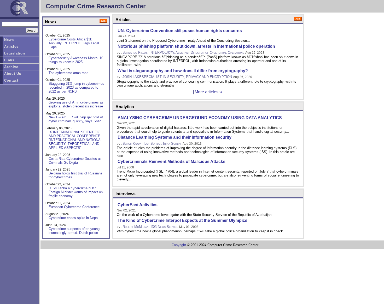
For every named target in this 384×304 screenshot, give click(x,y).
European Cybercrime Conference (74, 207)
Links (9, 60)
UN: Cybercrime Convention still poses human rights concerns (180, 30)
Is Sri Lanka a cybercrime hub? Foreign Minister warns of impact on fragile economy (76, 192)
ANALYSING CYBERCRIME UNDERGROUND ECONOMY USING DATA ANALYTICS (200, 117)
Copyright (179, 245)
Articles (11, 46)
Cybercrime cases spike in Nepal (73, 218)
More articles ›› (208, 92)
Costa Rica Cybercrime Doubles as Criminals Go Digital (75, 161)
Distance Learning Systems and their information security (174, 137)
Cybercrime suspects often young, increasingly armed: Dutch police (75, 231)
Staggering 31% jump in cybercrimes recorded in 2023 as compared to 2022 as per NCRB (76, 87)
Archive (11, 67)
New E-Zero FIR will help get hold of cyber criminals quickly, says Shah (76, 119)
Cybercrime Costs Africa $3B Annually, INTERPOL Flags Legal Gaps (74, 43)
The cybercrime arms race (68, 73)
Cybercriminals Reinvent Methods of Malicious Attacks (171, 161)
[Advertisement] (74, 271)
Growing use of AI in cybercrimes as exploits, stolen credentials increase (76, 104)
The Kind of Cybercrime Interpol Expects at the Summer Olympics (182, 220)
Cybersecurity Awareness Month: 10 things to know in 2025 (76, 60)
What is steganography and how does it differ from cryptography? (183, 71)
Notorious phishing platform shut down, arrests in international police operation (196, 46)
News (9, 40)
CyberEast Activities (138, 205)
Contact (11, 80)
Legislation (14, 53)
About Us (12, 74)
